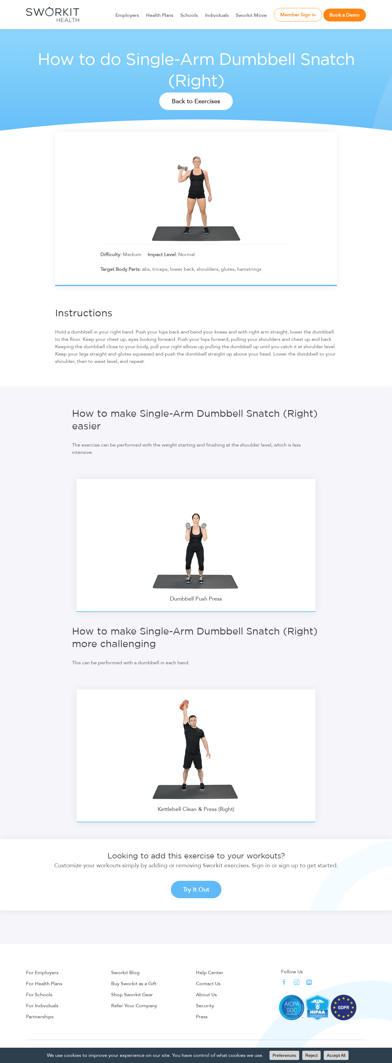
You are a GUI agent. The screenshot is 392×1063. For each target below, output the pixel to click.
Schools (189, 15)
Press (202, 1016)
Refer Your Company (134, 1005)
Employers (127, 15)
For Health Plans (44, 983)
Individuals (217, 15)
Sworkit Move (251, 15)
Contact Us (208, 983)
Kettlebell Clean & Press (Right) (196, 809)
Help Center (209, 972)
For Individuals (42, 1005)
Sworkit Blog (125, 972)
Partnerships (40, 1016)
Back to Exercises (196, 101)
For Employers (42, 972)
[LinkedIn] (309, 982)
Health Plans (159, 15)
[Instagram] (297, 982)
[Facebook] (284, 982)
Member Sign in (298, 14)
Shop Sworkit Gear (132, 994)
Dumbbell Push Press (196, 599)
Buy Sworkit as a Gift (133, 983)
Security (205, 1005)
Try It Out (196, 889)
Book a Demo (345, 15)
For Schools (39, 994)
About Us (206, 994)
